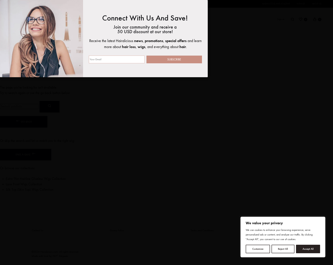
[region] (282, 237)
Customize (257, 249)
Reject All (283, 249)
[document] (166, 132)
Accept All (308, 249)
